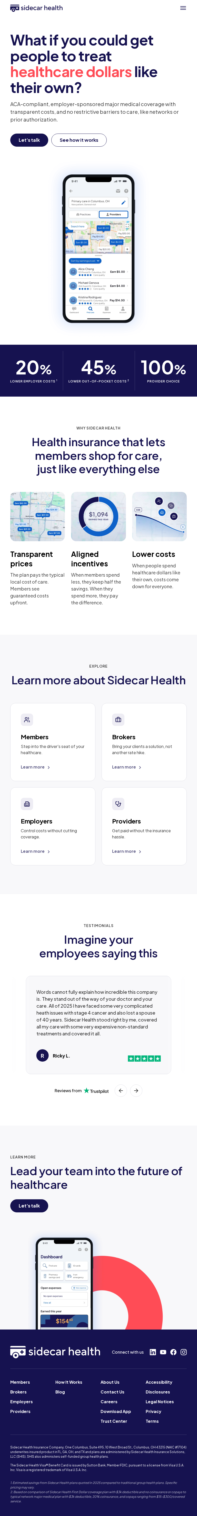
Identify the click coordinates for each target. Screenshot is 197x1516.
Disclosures (158, 1392)
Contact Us (112, 1392)
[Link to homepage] (36, 8)
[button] (183, 8)
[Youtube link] (163, 1352)
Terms (152, 1421)
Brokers (18, 1392)
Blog (60, 1392)
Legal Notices (160, 1401)
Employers (21, 1401)
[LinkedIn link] (153, 1352)
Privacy (153, 1411)
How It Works (68, 1382)
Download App (116, 1411)
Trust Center (114, 1421)
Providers (20, 1411)
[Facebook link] (173, 1352)
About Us (110, 1382)
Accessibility (159, 1382)
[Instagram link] (184, 1352)
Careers (109, 1401)
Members (20, 1382)
